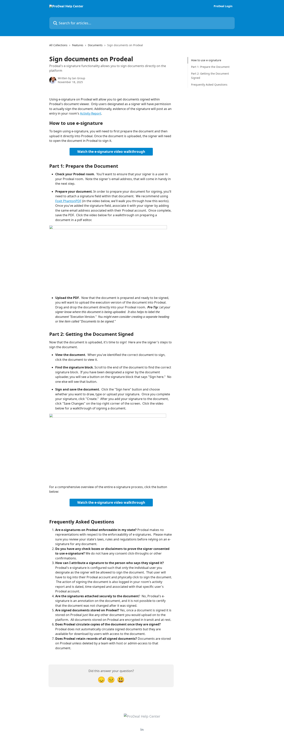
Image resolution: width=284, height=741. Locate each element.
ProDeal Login (223, 6)
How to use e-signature (206, 60)
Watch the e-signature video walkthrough (111, 151)
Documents (95, 45)
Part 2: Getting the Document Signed (210, 76)
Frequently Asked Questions (209, 84)
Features (77, 45)
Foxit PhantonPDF (68, 201)
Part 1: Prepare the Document (210, 67)
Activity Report (90, 113)
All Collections (58, 45)
